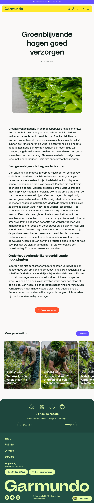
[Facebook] (7, 497)
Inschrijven (69, 425)
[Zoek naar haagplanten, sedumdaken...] (68, 8)
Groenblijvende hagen (21, 128)
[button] (88, 9)
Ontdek (9, 450)
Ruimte (9, 444)
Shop (8, 438)
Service (9, 456)
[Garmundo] (14, 8)
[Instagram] (18, 497)
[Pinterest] (12, 497)
